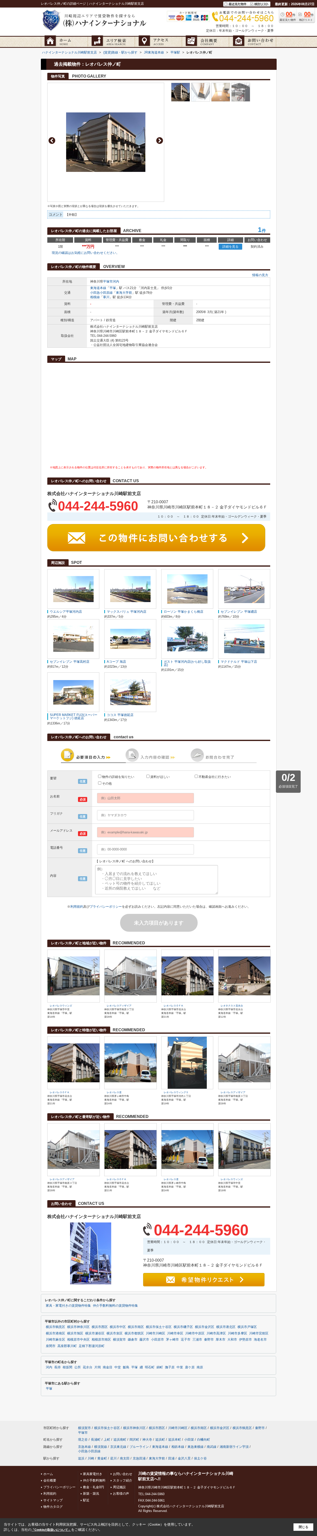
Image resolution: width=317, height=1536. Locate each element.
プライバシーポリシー (106, 906)
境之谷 (83, 1439)
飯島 (126, 1367)
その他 (107, 783)
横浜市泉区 (114, 1333)
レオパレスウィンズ (61, 1005)
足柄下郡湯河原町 (92, 1346)
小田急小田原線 (101, 292)
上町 (107, 1439)
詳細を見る (230, 246)
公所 (77, 1367)
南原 (200, 1367)
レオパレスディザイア (119, 1005)
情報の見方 (260, 275)
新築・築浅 (91, 1493)
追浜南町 (119, 1439)
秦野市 (209, 1339)
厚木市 (220, 1339)
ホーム (48, 1474)
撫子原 (170, 1367)
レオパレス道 (114, 1092)
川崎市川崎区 (155, 1333)
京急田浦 (139, 1458)
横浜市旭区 (75, 1333)
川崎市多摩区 (237, 1333)
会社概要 (49, 1480)
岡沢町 (134, 1439)
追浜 (81, 1458)
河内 (116, 281)
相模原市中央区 (78, 1339)
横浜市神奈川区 (78, 1327)
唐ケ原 (190, 1367)
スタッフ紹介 (122, 1480)
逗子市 (185, 1339)
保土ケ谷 (200, 1458)
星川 (113, 1458)
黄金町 (102, 1458)
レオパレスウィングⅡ (176, 1092)
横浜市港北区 (226, 1327)
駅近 (86, 1500)
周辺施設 (119, 1487)
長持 (57, 1367)
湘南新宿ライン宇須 (234, 1447)
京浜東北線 (118, 1447)
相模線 (95, 297)
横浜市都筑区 (134, 1333)
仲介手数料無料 (94, 1480)
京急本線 (84, 1447)
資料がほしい (160, 777)
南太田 (125, 1458)
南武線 (211, 1447)
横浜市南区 (136, 1327)
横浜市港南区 (55, 1333)
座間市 (50, 1346)
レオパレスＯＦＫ (174, 1005)
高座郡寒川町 (67, 1346)
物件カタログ (53, 1507)
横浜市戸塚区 (247, 1327)
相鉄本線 (177, 1447)
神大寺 (147, 1439)
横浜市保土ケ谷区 (159, 1327)
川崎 (91, 1458)
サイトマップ (53, 1500)
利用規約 (76, 906)
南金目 (107, 1367)
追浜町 (160, 1439)
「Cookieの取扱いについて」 (51, 1530)
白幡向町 (203, 1439)
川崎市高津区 (216, 1333)
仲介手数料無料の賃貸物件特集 (115, 1305)
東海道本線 (98, 288)
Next (159, 140)
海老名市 (260, 1339)
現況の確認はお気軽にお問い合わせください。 (85, 253)
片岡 (97, 1367)
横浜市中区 (118, 1327)
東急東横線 (195, 1447)
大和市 (232, 1339)
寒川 (106, 297)
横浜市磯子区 (183, 1327)
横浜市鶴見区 (55, 1327)
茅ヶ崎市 (172, 1339)
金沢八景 (184, 1458)
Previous (52, 140)
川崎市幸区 (175, 1333)
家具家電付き (92, 1474)
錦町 (160, 1367)
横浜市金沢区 (204, 1327)
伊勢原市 (245, 1339)
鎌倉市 (132, 1339)
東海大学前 (124, 292)
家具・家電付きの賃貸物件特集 (68, 1305)
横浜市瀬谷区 (95, 1333)
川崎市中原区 (195, 1333)
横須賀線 (100, 1447)
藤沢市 (144, 1339)
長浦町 (96, 1439)
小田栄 (189, 1439)
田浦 (171, 1458)
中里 (180, 1367)
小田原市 (157, 1339)
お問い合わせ (122, 1474)
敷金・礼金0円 (93, 1487)
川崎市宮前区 (258, 1333)
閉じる (303, 1527)
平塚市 (108, 281)
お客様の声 (121, 1493)
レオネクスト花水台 (232, 1005)
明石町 (150, 1367)
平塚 (112, 288)
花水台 (87, 1367)
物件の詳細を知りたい (118, 777)
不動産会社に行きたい (215, 777)
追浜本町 (174, 1439)
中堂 (117, 1367)
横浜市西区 (100, 1327)
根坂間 (67, 1367)
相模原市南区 (101, 1339)
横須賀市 (119, 1339)
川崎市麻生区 (55, 1339)
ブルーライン (139, 1447)
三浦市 (197, 1339)
